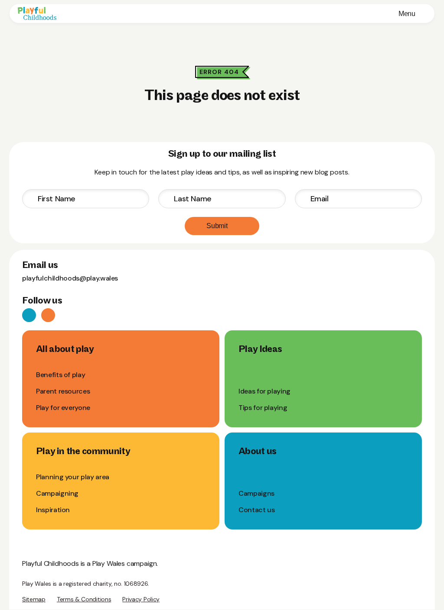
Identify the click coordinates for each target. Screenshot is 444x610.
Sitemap (34, 599)
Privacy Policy (141, 599)
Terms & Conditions (84, 599)
